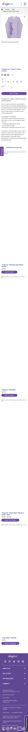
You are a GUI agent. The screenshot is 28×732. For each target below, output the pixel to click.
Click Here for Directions (8, 694)
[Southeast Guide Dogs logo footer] (14, 656)
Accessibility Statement (17, 712)
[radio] (2, 81)
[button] (24, 16)
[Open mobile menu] (25, 4)
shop (13, 9)
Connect (7, 9)
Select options (10, 520)
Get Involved (8, 678)
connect (6, 683)
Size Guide (3, 86)
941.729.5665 (6, 697)
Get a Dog (7, 673)
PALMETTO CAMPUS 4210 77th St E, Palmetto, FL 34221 (11, 691)
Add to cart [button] (9, 272)
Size (2, 79)
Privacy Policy (6, 712)
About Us (6, 668)
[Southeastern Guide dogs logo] (9, 4)
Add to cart (14, 93)
